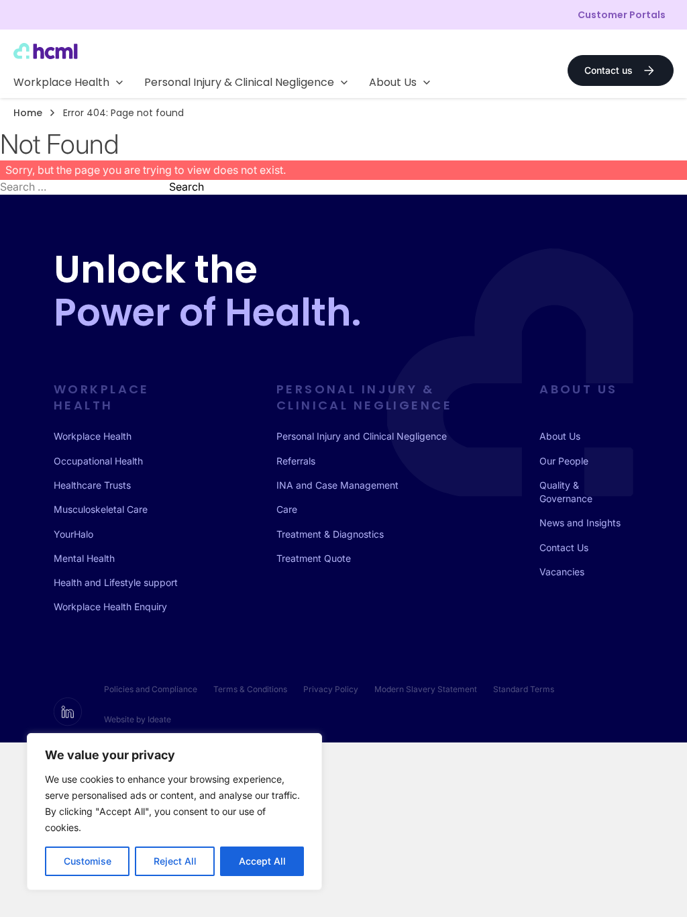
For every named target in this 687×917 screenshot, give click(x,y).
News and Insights (580, 522)
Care (286, 509)
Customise (87, 861)
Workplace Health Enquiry (110, 606)
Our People (563, 461)
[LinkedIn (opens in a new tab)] (68, 711)
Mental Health (84, 558)
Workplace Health (92, 436)
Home (27, 112)
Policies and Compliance (150, 689)
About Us (559, 436)
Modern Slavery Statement (425, 689)
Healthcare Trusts (92, 485)
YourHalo (73, 534)
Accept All (262, 861)
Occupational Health (98, 461)
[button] (68, 82)
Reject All (175, 861)
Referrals (295, 461)
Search (186, 186)
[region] (174, 811)
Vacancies (561, 571)
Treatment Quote (313, 558)
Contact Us (563, 547)
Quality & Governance (565, 491)
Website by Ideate (137, 719)
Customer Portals (622, 14)
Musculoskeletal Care (101, 509)
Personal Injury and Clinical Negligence (361, 436)
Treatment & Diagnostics (330, 534)
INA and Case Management (337, 485)
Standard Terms (523, 689)
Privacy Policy (330, 689)
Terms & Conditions (250, 689)
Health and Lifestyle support (116, 582)
